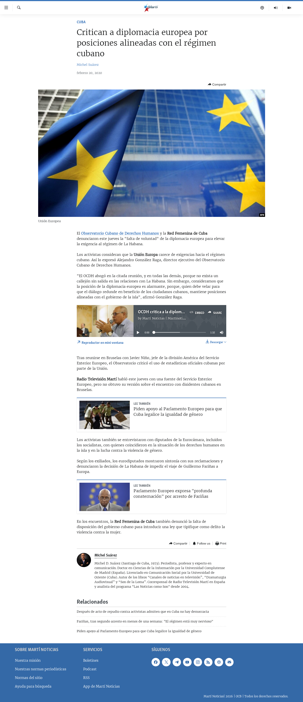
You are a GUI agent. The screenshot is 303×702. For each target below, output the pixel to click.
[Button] (217, 84)
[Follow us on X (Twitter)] (166, 662)
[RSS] (208, 662)
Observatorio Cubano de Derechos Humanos (120, 233)
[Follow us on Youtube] (187, 662)
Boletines (90, 660)
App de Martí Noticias (101, 686)
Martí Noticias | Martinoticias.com (169, 318)
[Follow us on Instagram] (198, 662)
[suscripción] (229, 662)
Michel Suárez (88, 65)
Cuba (81, 22)
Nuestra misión (28, 660)
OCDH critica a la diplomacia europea (171, 312)
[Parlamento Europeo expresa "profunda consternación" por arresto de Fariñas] (104, 497)
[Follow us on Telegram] (177, 662)
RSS (86, 678)
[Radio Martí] (276, 7)
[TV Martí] (289, 7)
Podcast (89, 669)
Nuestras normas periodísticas (40, 669)
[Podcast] (262, 7)
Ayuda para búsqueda (33, 686)
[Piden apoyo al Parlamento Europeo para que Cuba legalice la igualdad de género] (104, 415)
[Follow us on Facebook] (156, 662)
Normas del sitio (28, 678)
